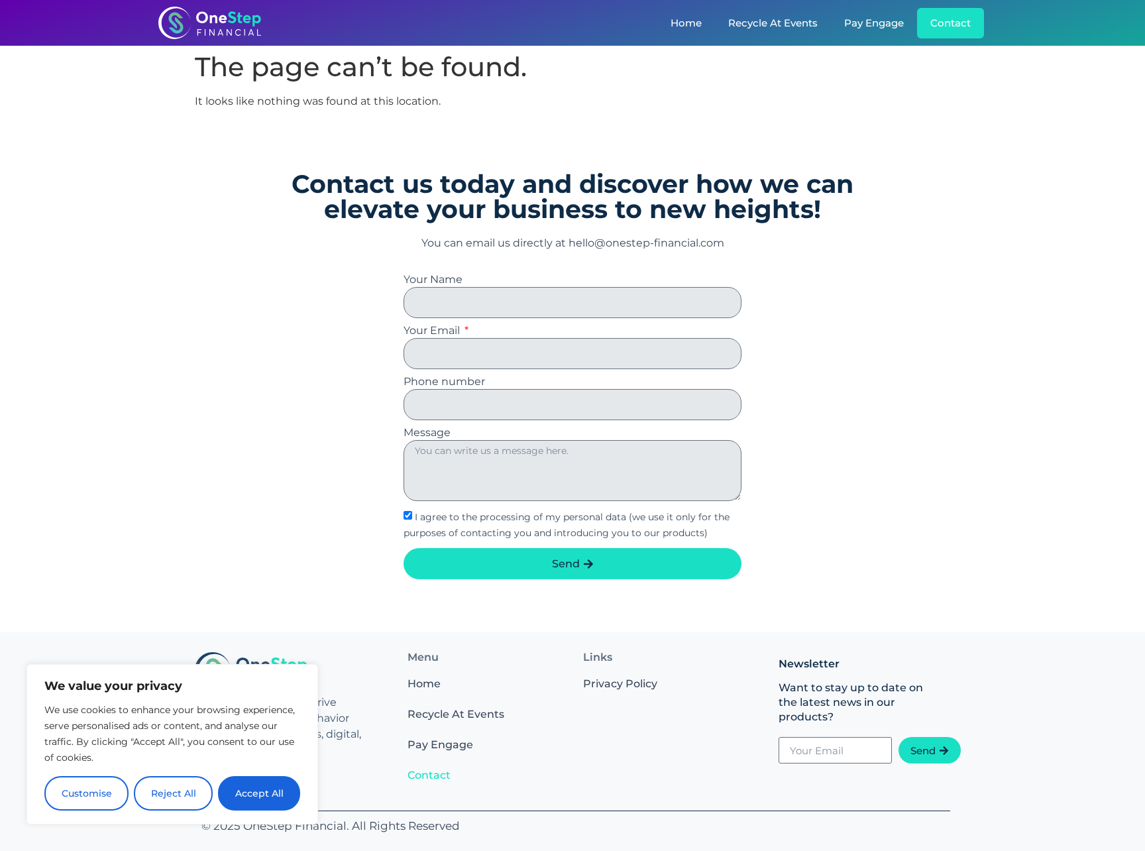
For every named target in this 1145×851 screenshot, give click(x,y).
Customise (87, 793)
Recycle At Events (773, 23)
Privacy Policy (620, 683)
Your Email (433, 331)
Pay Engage (874, 23)
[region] (172, 744)
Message (427, 433)
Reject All (173, 793)
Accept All (259, 793)
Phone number (444, 382)
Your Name (433, 280)
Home (686, 23)
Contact (950, 23)
